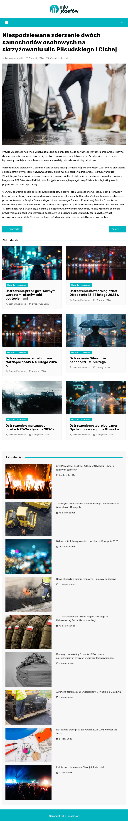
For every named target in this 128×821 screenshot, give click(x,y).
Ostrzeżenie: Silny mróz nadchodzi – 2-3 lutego (88, 360)
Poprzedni (14, 229)
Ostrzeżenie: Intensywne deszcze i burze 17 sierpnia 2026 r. (88, 541)
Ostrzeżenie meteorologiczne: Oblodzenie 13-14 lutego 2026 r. (94, 293)
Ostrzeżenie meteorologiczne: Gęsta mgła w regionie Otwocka (94, 427)
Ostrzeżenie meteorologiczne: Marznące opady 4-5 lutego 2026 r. (31, 362)
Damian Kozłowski (14, 58)
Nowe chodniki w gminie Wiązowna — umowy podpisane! (86, 579)
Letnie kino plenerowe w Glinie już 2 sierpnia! (80, 767)
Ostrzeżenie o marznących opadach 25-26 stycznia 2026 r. (30, 427)
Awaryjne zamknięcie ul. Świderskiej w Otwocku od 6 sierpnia (88, 691)
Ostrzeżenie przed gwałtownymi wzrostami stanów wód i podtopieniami (31, 294)
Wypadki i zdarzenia (59, 58)
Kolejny (115, 229)
